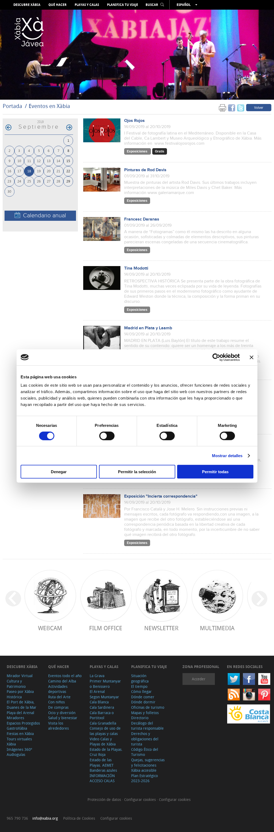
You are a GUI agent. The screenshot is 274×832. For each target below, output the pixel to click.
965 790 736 (17, 818)
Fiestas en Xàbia (20, 733)
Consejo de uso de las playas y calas (105, 731)
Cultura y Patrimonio (16, 683)
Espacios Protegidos (23, 723)
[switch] (107, 435)
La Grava (97, 675)
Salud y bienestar (62, 717)
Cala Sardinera (102, 707)
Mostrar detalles (227, 455)
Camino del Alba (62, 681)
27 (49, 181)
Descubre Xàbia (26, 4)
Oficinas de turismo (147, 707)
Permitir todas (215, 471)
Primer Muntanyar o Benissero (105, 683)
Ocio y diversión (61, 712)
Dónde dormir (143, 701)
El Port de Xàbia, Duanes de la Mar (21, 704)
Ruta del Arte (59, 696)
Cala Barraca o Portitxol (102, 715)
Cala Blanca (99, 701)
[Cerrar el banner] (251, 357)
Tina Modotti (136, 268)
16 (9, 171)
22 (68, 171)
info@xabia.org (45, 818)
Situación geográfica (140, 678)
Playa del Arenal (20, 712)
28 (58, 181)
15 (68, 160)
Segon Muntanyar (104, 696)
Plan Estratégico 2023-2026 (144, 778)
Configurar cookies (140, 799)
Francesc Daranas (141, 219)
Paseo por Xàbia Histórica (20, 694)
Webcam (50, 628)
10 (19, 160)
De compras (58, 707)
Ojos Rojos (134, 120)
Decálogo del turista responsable (147, 726)
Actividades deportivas (57, 689)
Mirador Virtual (20, 675)
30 (9, 191)
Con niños (56, 701)
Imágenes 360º (19, 749)
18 (29, 171)
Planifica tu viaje (122, 4)
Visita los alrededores (58, 726)
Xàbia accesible (144, 770)
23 (9, 181)
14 (58, 160)
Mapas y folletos (145, 712)
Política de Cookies (79, 818)
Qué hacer (57, 4)
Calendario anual (44, 215)
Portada (12, 106)
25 (29, 181)
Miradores (15, 717)
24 (19, 181)
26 (39, 181)
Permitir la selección (137, 471)
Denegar (59, 471)
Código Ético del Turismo (144, 752)
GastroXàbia (17, 728)
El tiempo (139, 686)
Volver (258, 107)
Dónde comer (142, 696)
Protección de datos (104, 799)
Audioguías (16, 754)
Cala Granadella (103, 723)
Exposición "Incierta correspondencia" (160, 496)
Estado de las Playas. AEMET (101, 762)
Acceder (199, 678)
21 (58, 171)
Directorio (140, 717)
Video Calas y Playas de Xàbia (103, 741)
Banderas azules (103, 770)
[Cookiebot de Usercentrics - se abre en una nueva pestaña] (216, 357)
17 (19, 171)
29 (68, 181)
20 (49, 171)
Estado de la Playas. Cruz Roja (106, 752)
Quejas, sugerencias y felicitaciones (148, 762)
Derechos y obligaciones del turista (144, 739)
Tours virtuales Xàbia (19, 741)
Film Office (105, 628)
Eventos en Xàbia (49, 106)
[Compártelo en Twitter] (240, 107)
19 (39, 171)
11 (29, 160)
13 (49, 160)
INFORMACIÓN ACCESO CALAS (102, 778)
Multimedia (217, 628)
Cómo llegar (141, 691)
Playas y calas (87, 4)
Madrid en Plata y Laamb (148, 328)
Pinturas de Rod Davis (145, 170)
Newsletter (161, 628)
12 (39, 160)
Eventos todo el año (65, 675)
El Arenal (97, 691)
